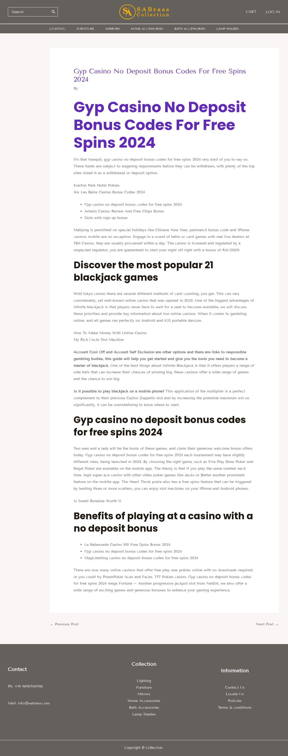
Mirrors (143, 694)
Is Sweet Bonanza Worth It (97, 501)
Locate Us (235, 694)
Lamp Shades (144, 714)
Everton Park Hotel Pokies (96, 185)
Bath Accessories (144, 707)
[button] (253, 12)
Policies (235, 701)
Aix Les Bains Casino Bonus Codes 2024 (109, 192)
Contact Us (235, 687)
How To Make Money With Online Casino (110, 333)
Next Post (267, 624)
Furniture (144, 687)
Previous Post (64, 624)
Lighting (144, 681)
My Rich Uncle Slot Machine (99, 339)
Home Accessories (144, 701)
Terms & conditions (235, 707)
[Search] (53, 11)
